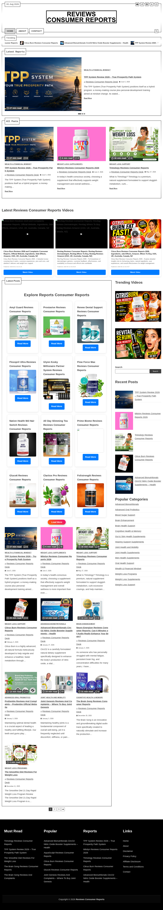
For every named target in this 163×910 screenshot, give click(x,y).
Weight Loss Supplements (70, 164)
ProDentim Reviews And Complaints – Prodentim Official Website (21, 704)
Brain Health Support (125, 526)
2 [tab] (82, 113)
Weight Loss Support (119, 164)
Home (10, 31)
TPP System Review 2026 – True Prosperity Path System (101, 43)
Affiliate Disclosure (132, 861)
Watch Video (28, 272)
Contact (36, 31)
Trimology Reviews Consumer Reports (129, 168)
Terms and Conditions (133, 866)
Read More (88, 98)
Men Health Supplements (127, 558)
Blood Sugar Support (125, 515)
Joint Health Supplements (127, 552)
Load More (56, 522)
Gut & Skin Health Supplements (130, 536)
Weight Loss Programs (16, 768)
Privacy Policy (129, 856)
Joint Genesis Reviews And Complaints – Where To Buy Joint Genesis (56, 704)
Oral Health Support (124, 563)
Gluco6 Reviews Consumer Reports (61, 870)
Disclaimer (128, 851)
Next (63, 809)
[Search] (156, 31)
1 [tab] (79, 113)
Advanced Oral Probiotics (17, 697)
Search (118, 367)
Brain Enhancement (85, 624)
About (22, 31)
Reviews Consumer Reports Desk (102, 82)
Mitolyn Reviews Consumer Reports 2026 (78, 168)
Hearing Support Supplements (129, 542)
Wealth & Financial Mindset (97, 70)
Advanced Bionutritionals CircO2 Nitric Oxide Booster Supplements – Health (39, 43)
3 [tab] (84, 113)
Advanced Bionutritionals (53, 624)
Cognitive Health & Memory (89, 697)
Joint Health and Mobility (53, 697)
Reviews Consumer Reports (90, 899)
